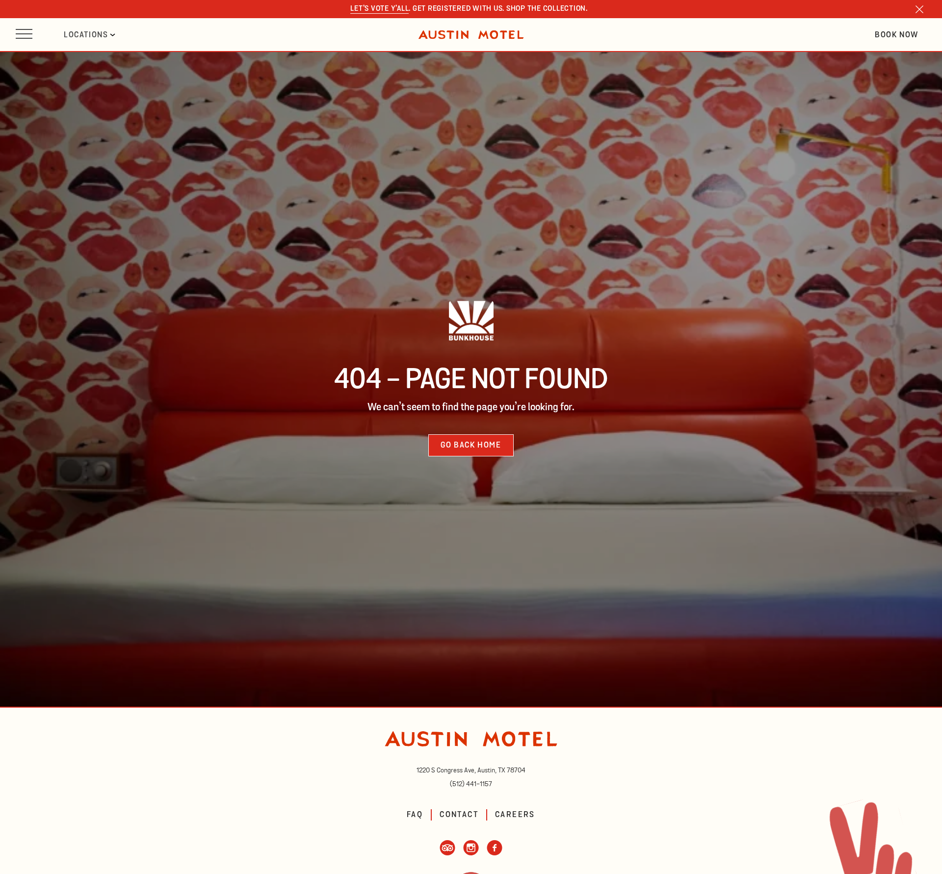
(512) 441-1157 (471, 784)
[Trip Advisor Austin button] (447, 853)
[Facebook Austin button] (494, 853)
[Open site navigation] (24, 34)
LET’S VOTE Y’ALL (379, 9)
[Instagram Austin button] (471, 853)
